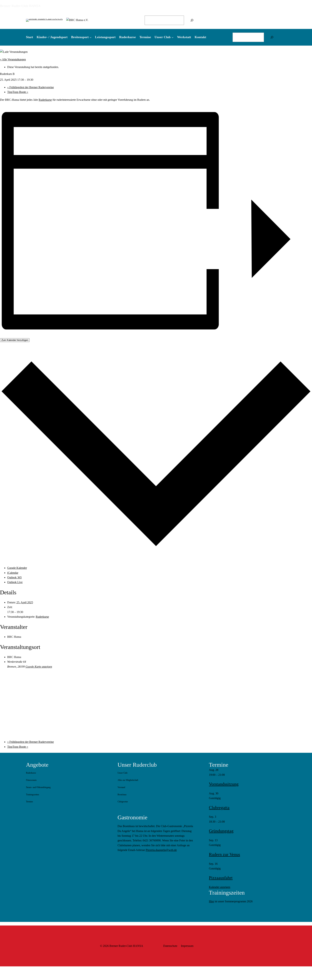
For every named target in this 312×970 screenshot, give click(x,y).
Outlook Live (15, 582)
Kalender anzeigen (219, 887)
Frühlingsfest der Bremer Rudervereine (30, 87)
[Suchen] (192, 20)
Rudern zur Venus (224, 854)
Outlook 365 (14, 577)
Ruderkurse (45, 99)
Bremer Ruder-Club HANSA (20, 6)
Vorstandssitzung (224, 784)
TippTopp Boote (17, 92)
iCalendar (12, 572)
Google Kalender (17, 567)
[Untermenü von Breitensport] (91, 37)
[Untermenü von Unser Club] (173, 37)
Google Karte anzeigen (38, 666)
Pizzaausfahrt (221, 877)
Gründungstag (221, 831)
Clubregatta (219, 807)
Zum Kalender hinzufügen (14, 340)
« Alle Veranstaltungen (13, 59)
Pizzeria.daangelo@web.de (161, 850)
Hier (211, 901)
